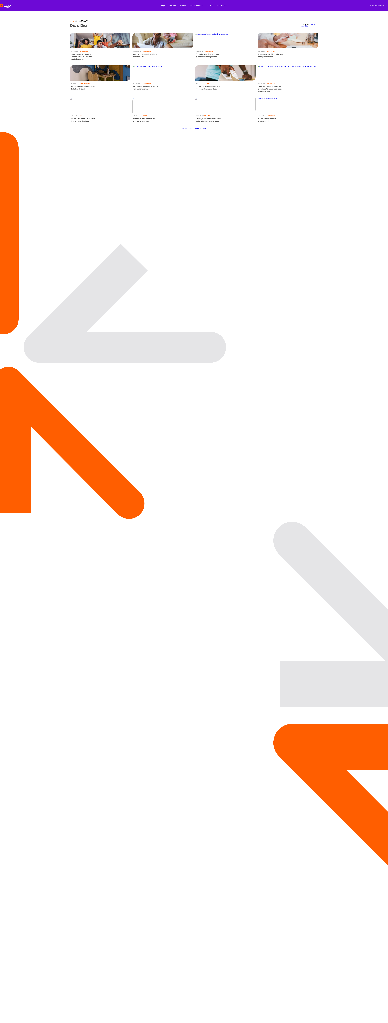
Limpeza (207, 83)
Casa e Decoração (196, 5)
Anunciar (182, 5)
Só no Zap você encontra (377, 5)
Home (72, 21)
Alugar (162, 5)
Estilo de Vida (84, 51)
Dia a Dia (210, 5)
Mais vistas (304, 26)
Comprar (172, 5)
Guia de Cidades (223, 5)
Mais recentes (313, 24)
